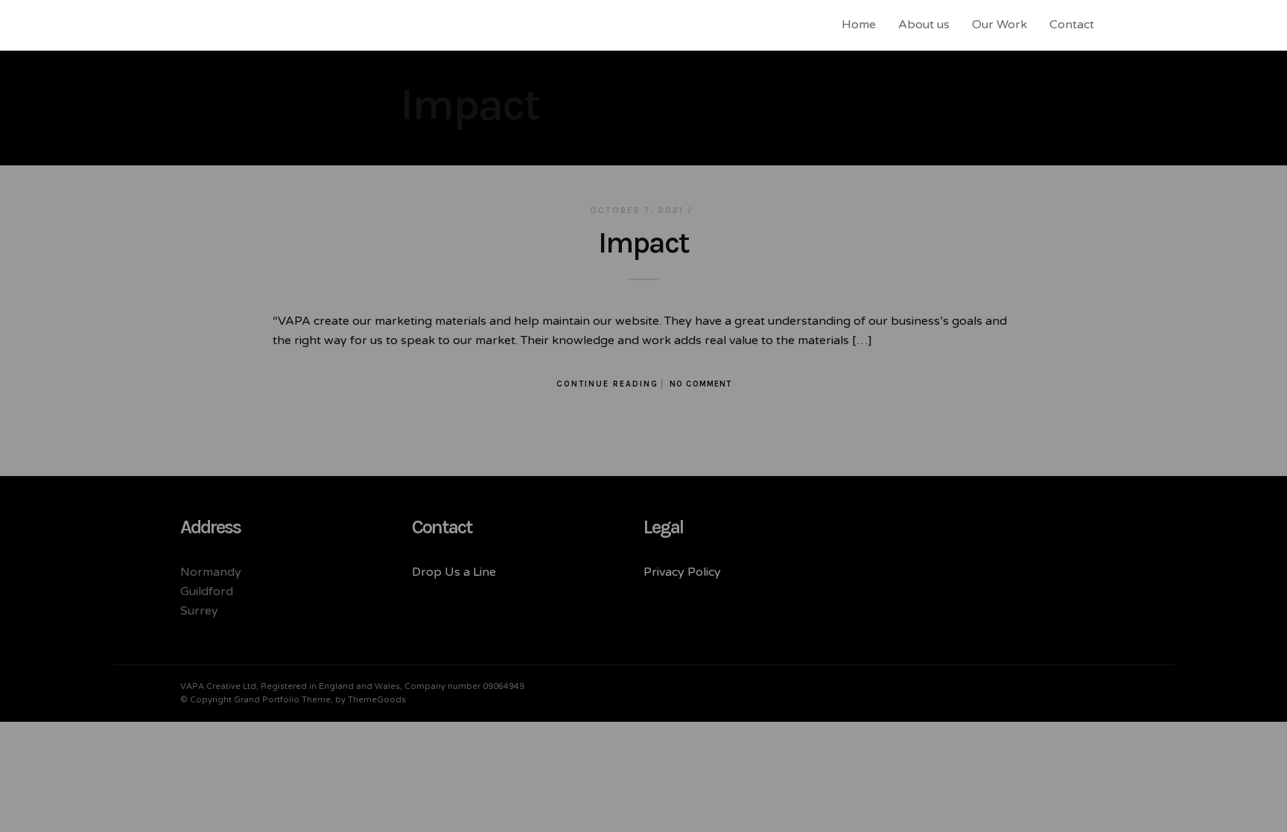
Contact (1071, 24)
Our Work (999, 24)
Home (859, 24)
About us (924, 24)
